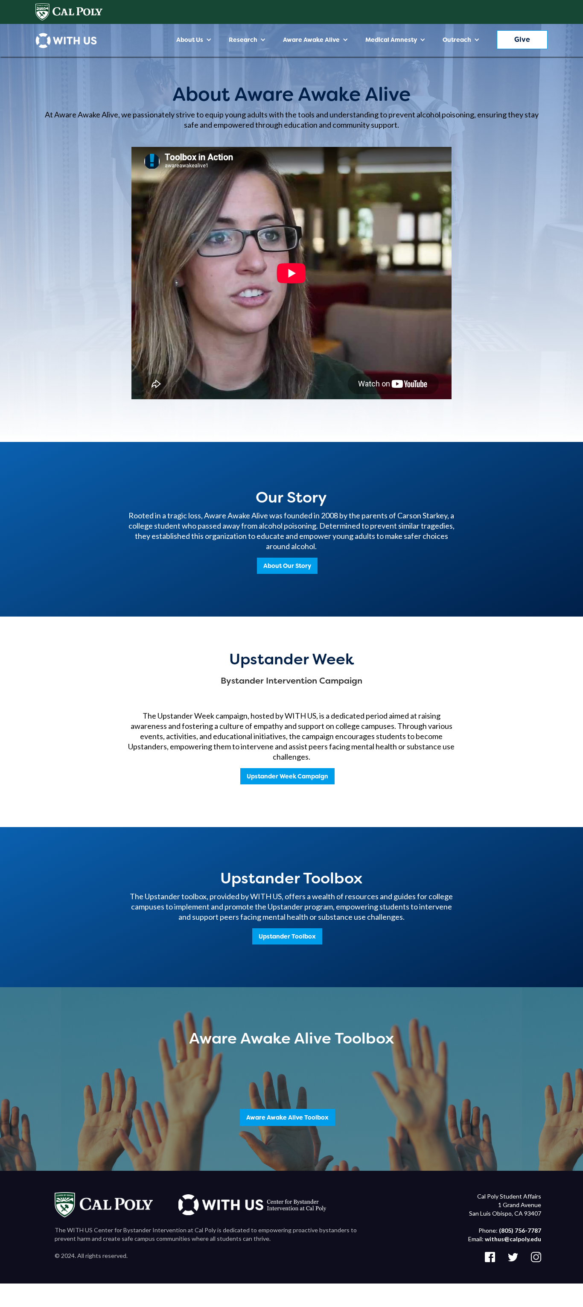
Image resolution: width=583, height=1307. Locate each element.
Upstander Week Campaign (287, 776)
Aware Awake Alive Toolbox (287, 1117)
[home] (66, 40)
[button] (194, 39)
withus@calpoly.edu (513, 1239)
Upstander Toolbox (287, 936)
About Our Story (287, 566)
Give (522, 39)
